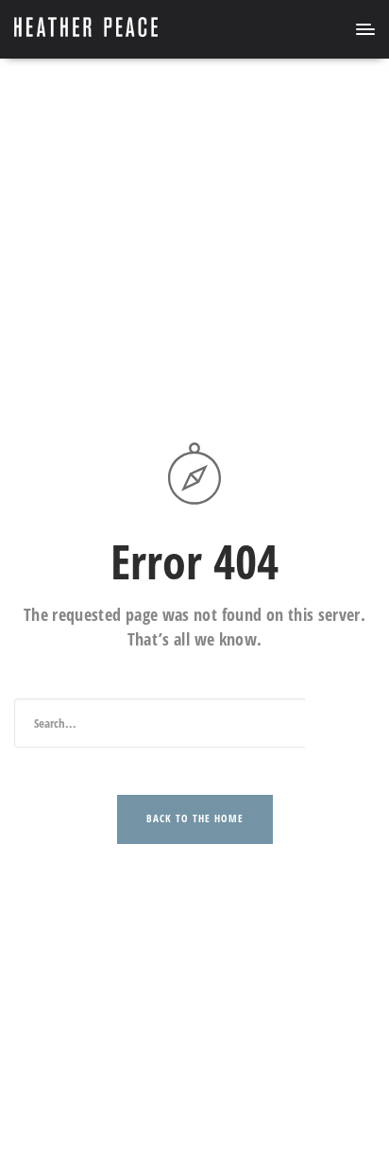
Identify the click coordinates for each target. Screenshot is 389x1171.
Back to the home (195, 818)
